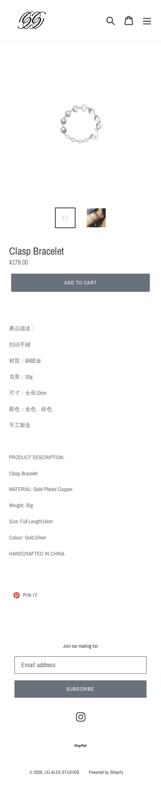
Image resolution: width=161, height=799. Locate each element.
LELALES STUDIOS (62, 772)
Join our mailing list (80, 646)
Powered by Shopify (106, 772)
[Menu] (147, 20)
